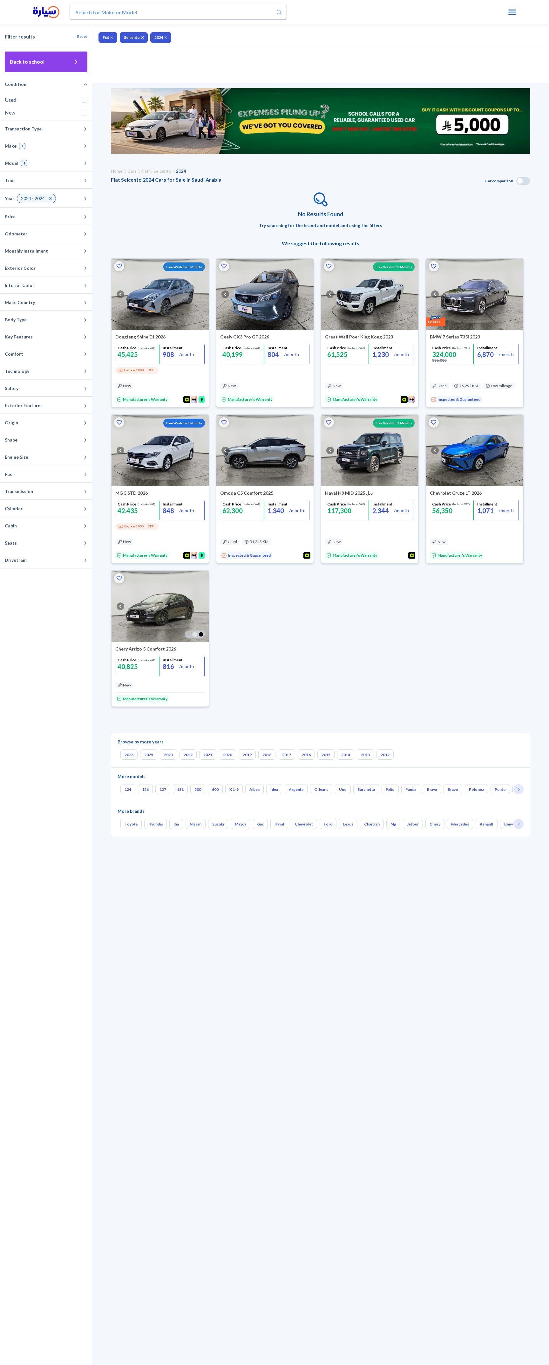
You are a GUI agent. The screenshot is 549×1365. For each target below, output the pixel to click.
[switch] (523, 181)
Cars (132, 171)
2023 (168, 754)
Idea (274, 789)
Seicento (132, 37)
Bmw (508, 824)
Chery (435, 824)
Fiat (106, 37)
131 (180, 789)
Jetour (413, 824)
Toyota (131, 824)
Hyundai (155, 824)
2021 (207, 754)
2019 (247, 754)
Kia (176, 824)
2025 (148, 754)
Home (117, 171)
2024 (158, 37)
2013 (365, 754)
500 (197, 789)
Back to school (27, 62)
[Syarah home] (46, 12)
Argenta (296, 789)
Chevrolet (304, 824)
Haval (279, 824)
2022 (188, 754)
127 (162, 789)
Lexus (348, 824)
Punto (500, 789)
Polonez (476, 789)
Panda (410, 789)
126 (145, 789)
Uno (343, 789)
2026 (129, 754)
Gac (260, 824)
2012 (385, 754)
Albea (254, 789)
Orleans (321, 789)
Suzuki (218, 824)
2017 (286, 754)
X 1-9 (234, 789)
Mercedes (460, 824)
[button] (119, 266)
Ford (328, 824)
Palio (390, 789)
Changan (372, 824)
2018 (266, 754)
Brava (432, 789)
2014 (345, 754)
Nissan (195, 824)
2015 (326, 754)
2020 (227, 754)
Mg (393, 824)
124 (128, 789)
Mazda (240, 824)
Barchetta (366, 789)
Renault (486, 824)
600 (215, 789)
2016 (306, 754)
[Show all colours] (195, 634)
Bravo (453, 789)
